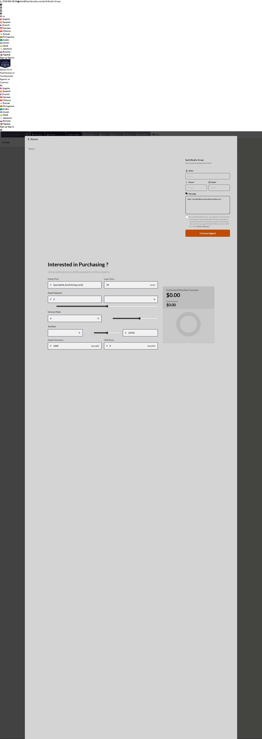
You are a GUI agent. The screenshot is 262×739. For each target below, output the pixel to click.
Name (191, 171)
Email (214, 182)
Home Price (53, 279)
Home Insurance (55, 340)
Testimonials (6, 76)
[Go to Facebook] (1, 4)
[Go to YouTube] (1, 10)
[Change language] (2, 16)
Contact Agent (208, 233)
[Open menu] (1, 129)
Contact (4, 82)
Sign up (3, 57)
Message (192, 194)
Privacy (206, 226)
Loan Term (109, 279)
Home (31, 149)
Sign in (11, 57)
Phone (191, 182)
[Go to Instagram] (1, 7)
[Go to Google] (1, 13)
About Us (4, 69)
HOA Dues (109, 340)
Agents (3, 79)
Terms (199, 226)
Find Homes (6, 72)
